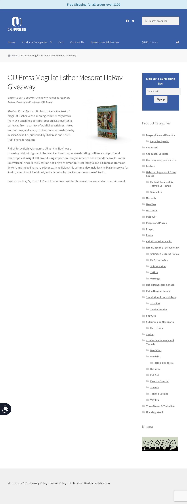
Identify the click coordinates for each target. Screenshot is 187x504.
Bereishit (155, 356)
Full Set (154, 375)
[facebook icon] (126, 21)
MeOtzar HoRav (159, 260)
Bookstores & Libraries (105, 42)
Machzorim (156, 328)
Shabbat (155, 303)
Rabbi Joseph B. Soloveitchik (162, 247)
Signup (161, 99)
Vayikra (154, 400)
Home (11, 42)
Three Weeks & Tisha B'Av (160, 406)
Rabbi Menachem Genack (160, 284)
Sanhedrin (156, 192)
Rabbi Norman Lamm (158, 291)
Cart (61, 42)
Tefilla (154, 272)
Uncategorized (154, 412)
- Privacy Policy (38, 483)
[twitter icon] (132, 21)
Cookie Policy (58, 483)
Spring (150, 334)
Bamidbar (155, 350)
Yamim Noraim (158, 309)
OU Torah (151, 210)
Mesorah (151, 198)
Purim (149, 235)
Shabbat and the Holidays (161, 297)
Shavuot (151, 315)
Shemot (154, 387)
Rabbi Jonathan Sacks (159, 241)
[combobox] (160, 21)
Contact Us (77, 42)
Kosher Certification (97, 483)
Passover (151, 216)
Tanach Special (159, 393)
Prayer (149, 229)
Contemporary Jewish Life (161, 160)
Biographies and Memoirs (160, 135)
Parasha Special (159, 381)
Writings (155, 278)
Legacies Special (159, 141)
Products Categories (34, 42)
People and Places (156, 223)
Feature (150, 166)
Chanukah (152, 147)
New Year (151, 204)
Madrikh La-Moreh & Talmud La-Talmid (161, 183)
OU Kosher (75, 483)
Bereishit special (163, 362)
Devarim (155, 369)
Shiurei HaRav (158, 266)
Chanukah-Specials (157, 153)
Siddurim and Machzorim (160, 322)
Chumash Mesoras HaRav (164, 253)
